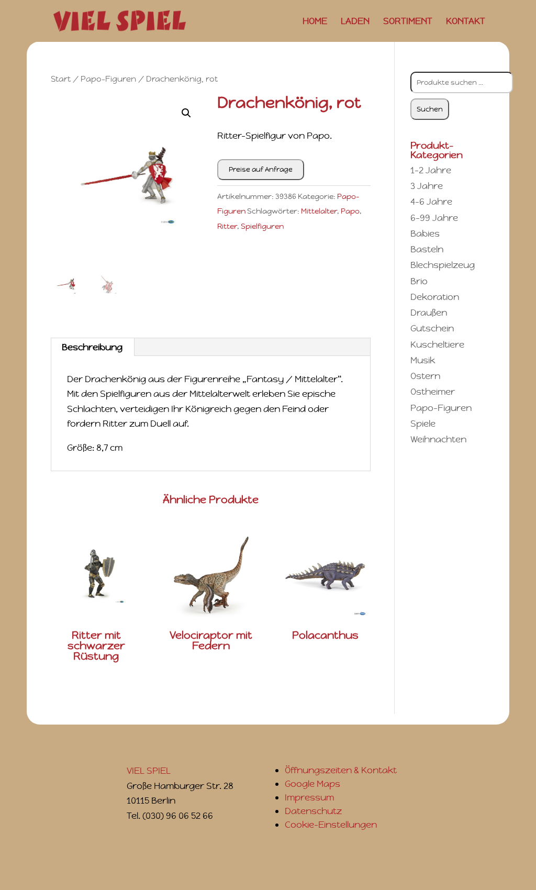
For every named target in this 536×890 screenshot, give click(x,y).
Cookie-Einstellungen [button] (331, 824)
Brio (419, 281)
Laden (355, 22)
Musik (422, 360)
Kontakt (465, 22)
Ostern (425, 376)
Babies (425, 233)
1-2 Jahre (430, 170)
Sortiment (407, 22)
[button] (186, 113)
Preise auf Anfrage (261, 169)
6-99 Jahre (434, 218)
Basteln (426, 249)
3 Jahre (426, 186)
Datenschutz (313, 811)
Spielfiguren (262, 226)
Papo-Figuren (108, 79)
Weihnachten (438, 439)
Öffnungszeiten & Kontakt (341, 770)
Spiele (423, 423)
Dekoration (434, 297)
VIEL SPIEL (149, 770)
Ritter (227, 226)
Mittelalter (319, 211)
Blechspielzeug (442, 265)
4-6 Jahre (431, 201)
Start (61, 79)
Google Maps (312, 783)
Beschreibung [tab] (92, 347)
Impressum (309, 797)
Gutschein (432, 328)
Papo (350, 211)
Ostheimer (432, 391)
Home (315, 22)
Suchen (430, 109)
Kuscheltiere (437, 344)
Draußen (428, 312)
